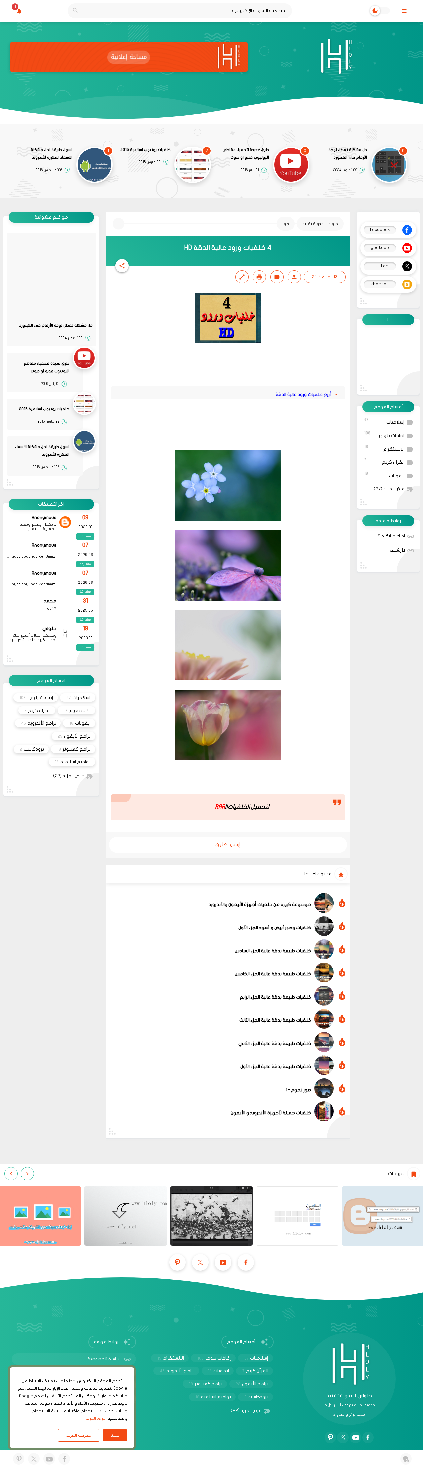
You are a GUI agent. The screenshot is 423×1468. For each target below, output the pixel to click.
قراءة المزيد (96, 1418)
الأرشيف (397, 550)
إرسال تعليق (228, 844)
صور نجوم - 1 (298, 1089)
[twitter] (200, 1262)
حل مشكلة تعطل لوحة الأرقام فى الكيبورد (347, 153)
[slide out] (404, 10)
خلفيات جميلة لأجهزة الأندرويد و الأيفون (271, 1112)
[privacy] (406, 1459)
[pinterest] (177, 1262)
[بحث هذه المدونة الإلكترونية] (75, 10)
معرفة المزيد (78, 1435)
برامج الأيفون (74, 736)
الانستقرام (384, 448)
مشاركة (85, 536)
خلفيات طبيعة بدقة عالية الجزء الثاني (274, 1043)
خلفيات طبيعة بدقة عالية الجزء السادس (273, 950)
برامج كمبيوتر (74, 749)
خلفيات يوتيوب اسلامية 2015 (145, 149)
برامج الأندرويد (38, 723)
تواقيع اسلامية (73, 761)
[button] (122, 265)
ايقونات (384, 474)
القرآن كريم (384, 461)
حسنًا (115, 1435)
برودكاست (32, 749)
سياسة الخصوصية (105, 1359)
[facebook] (246, 1262)
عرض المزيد (389, 489)
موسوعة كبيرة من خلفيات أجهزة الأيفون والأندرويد (259, 904)
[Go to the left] (27, 1173)
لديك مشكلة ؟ (391, 536)
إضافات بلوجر (384, 434)
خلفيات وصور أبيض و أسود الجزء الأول (274, 927)
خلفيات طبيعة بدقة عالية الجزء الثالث (275, 1020)
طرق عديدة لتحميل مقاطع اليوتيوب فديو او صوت (246, 153)
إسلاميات (384, 421)
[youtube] (223, 1262)
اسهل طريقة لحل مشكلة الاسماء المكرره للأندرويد (51, 153)
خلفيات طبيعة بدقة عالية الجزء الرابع (275, 997)
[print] (259, 276)
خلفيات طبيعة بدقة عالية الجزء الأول (275, 1066)
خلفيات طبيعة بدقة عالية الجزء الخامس (273, 973)
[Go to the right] (11, 1173)
